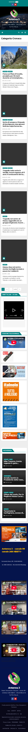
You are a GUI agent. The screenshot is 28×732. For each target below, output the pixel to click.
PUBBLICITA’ (22, 722)
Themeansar (14, 707)
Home (8, 710)
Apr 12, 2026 (7, 225)
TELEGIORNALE (22, 728)
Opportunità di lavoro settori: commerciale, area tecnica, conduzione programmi (14, 718)
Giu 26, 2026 (7, 129)
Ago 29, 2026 (8, 465)
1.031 (15, 289)
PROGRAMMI (15, 722)
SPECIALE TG (13, 728)
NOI (21, 714)
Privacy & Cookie (7, 722)
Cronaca (10, 71)
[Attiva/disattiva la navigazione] (25, 32)
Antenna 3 (14, 19)
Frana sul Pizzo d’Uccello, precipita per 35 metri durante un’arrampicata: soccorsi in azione (13, 77)
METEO (19, 710)
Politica (11, 492)
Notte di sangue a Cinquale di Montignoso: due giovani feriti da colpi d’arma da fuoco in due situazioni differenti (13, 126)
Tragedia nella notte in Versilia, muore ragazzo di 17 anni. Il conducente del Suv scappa (14, 173)
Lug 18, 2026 (7, 80)
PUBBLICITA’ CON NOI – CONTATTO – (14, 725)
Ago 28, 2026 (8, 482)
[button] (18, 32)
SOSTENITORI (6, 728)
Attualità (5, 71)
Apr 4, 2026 (7, 273)
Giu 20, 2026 (7, 177)
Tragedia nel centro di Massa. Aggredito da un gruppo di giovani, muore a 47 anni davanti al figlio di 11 (14, 222)
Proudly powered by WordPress (9, 705)
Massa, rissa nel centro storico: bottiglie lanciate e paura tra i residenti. (13, 269)
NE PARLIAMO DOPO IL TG (12, 714)
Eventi (10, 459)
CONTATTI (13, 710)
